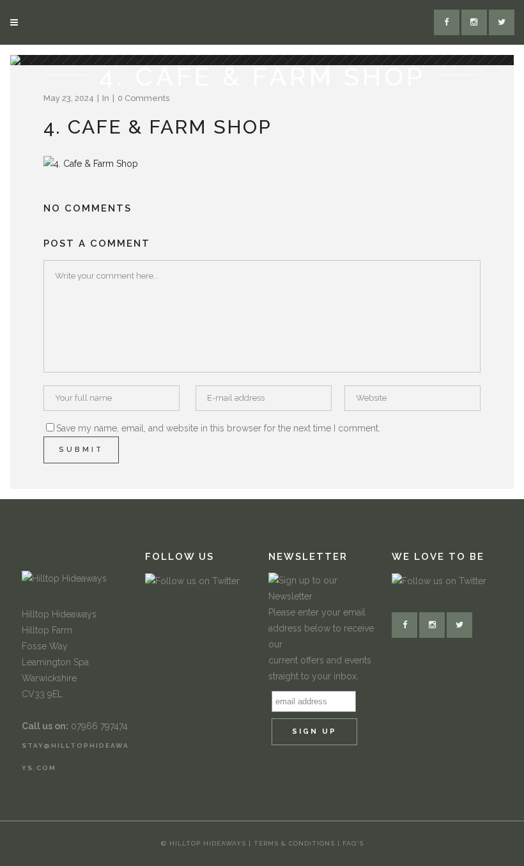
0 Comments (143, 98)
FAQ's (353, 843)
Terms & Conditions (295, 843)
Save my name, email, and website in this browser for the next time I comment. (218, 428)
